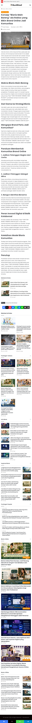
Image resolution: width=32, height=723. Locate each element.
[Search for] (30, 5)
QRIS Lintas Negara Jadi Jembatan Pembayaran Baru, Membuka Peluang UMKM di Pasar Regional (20, 439)
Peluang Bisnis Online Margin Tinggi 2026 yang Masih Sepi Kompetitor (8, 348)
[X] (7, 307)
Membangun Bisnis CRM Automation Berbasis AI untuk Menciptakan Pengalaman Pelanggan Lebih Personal (14, 613)
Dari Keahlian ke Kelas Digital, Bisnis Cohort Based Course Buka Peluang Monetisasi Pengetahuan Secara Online (15, 665)
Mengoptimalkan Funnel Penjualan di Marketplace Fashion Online (8, 328)
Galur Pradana (6, 27)
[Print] (28, 307)
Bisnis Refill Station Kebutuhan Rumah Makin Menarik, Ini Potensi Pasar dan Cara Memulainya (10, 706)
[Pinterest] (9, 307)
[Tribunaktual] (16, 5)
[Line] (22, 307)
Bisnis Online (9, 8)
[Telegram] (19, 307)
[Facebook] (3, 307)
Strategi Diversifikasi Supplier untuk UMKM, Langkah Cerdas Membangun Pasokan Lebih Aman (7, 411)
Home (3, 8)
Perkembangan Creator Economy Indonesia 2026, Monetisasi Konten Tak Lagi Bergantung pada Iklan (8, 372)
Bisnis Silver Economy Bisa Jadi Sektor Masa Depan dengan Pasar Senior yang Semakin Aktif (10, 497)
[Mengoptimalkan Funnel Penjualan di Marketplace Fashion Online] (8, 321)
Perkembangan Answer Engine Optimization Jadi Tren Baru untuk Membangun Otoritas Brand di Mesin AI (20, 447)
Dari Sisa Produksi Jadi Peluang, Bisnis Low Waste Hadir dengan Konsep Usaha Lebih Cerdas (10, 483)
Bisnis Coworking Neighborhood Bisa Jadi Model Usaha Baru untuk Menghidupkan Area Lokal (11, 699)
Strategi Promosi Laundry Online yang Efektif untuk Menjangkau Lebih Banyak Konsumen (24, 328)
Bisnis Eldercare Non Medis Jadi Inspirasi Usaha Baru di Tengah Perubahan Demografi (23, 371)
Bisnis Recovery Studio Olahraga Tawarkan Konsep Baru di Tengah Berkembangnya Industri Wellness (10, 685)
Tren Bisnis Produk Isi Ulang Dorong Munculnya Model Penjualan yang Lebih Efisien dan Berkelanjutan (10, 490)
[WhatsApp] (16, 307)
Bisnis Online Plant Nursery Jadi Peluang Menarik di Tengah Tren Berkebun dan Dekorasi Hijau (19, 284)
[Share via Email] (25, 307)
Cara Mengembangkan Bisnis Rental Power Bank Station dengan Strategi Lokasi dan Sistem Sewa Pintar (11, 692)
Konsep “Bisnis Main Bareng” (11, 302)
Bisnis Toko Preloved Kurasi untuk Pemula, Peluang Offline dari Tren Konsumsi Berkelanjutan (23, 391)
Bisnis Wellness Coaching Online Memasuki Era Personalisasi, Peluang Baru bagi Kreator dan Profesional (20, 293)
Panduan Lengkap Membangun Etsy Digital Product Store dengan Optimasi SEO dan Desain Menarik (23, 346)
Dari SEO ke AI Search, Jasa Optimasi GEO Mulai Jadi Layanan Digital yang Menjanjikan (15, 639)
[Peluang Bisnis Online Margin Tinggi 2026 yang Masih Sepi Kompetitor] (8, 340)
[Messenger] (13, 307)
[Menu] (2, 5)
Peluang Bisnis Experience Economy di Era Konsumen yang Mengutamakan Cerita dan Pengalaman (11, 476)
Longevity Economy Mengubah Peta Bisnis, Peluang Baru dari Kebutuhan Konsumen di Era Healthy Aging (11, 469)
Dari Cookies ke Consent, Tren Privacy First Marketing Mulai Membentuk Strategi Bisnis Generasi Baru (20, 456)
